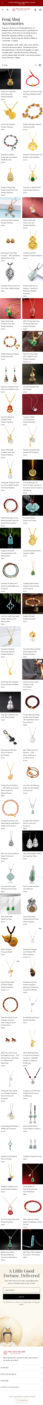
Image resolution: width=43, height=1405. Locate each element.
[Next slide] (40, 3)
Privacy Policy (27, 1302)
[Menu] (2, 9)
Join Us (21, 1297)
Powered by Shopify (29, 1397)
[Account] (35, 9)
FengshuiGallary (17, 1397)
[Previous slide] (2, 3)
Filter (6, 65)
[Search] (7, 9)
